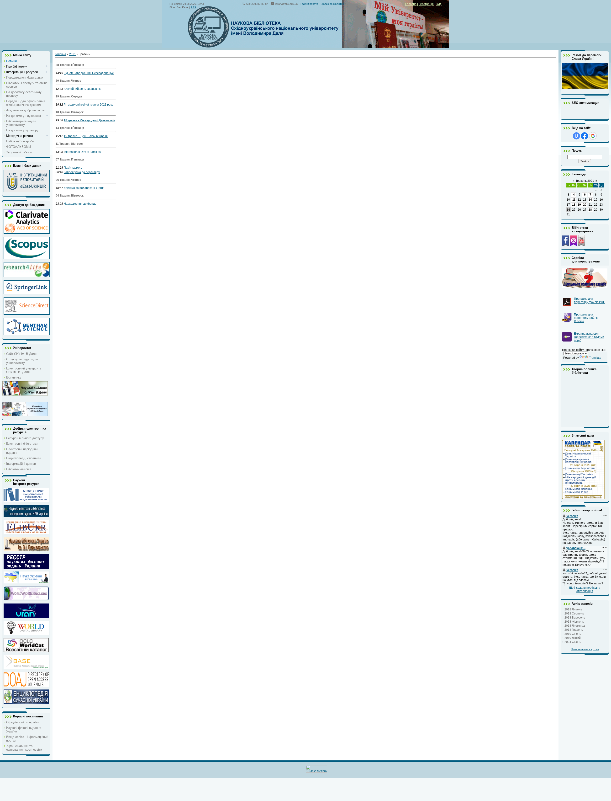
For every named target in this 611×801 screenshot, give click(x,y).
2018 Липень (573, 609)
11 (573, 199)
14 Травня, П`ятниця (70, 128)
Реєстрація (426, 4)
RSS (193, 7)
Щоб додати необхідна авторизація (584, 589)
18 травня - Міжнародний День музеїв (89, 120)
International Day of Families (82, 152)
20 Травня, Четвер (68, 80)
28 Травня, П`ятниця (70, 65)
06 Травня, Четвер (68, 180)
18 (573, 204)
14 (590, 199)
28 (590, 209)
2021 (72, 54)
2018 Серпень (574, 613)
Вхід (439, 4)
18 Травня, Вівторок (70, 112)
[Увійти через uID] (576, 135)
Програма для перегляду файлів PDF (589, 300)
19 (579, 204)
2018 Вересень (574, 617)
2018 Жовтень (574, 621)
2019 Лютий (572, 638)
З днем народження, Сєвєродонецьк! (89, 73)
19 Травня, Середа (69, 96)
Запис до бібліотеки (333, 3)
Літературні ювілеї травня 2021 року (88, 104)
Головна (410, 4)
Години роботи (309, 3)
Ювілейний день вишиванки (82, 89)
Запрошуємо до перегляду (82, 172)
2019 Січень (572, 633)
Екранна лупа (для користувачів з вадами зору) (589, 337)
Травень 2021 (585, 180)
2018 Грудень (573, 629)
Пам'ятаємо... (73, 167)
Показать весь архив (585, 649)
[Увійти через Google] (593, 136)
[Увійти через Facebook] (584, 135)
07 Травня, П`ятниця (70, 159)
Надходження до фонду (80, 203)
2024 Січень (572, 642)
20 (584, 204)
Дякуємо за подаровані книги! (84, 188)
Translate (595, 357)
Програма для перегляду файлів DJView (586, 318)
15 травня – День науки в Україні (86, 136)
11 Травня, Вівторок (69, 143)
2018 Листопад (574, 625)
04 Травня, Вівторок (70, 195)
